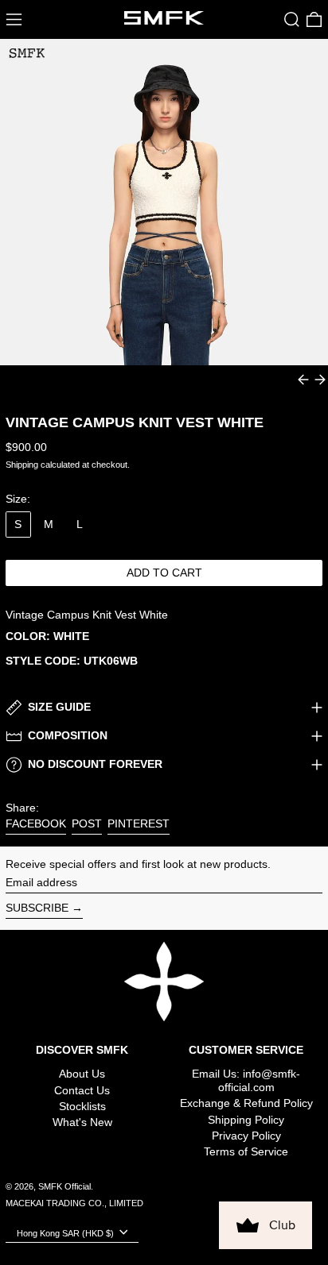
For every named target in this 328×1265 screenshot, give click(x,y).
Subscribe (37, 907)
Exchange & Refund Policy (246, 1103)
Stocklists (82, 1106)
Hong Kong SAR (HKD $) (66, 1233)
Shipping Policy (246, 1119)
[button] (291, 19)
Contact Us (82, 1090)
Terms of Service (246, 1151)
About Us (82, 1073)
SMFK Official (64, 1186)
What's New (82, 1122)
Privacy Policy (246, 1135)
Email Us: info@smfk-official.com (246, 1080)
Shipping (22, 464)
